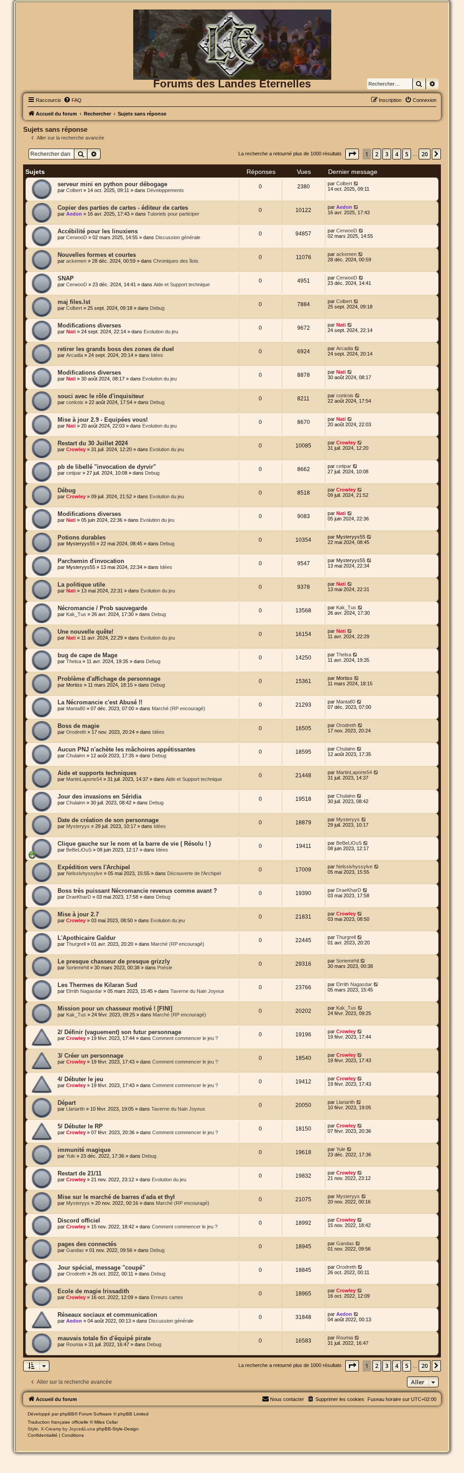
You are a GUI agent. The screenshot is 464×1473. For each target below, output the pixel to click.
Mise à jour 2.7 (78, 914)
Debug (157, 308)
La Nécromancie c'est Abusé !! (100, 702)
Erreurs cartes (167, 1297)
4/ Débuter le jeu (80, 1079)
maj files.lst (74, 301)
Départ (67, 1102)
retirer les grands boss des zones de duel (116, 349)
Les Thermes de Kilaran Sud (97, 985)
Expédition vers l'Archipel (94, 867)
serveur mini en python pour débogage (112, 184)
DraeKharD (78, 897)
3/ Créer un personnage (90, 1055)
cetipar (73, 473)
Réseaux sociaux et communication (107, 1314)
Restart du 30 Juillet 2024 (93, 443)
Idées (157, 355)
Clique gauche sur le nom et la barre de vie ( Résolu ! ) (134, 843)
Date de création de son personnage (108, 820)
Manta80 (75, 708)
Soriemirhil (77, 967)
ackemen (76, 261)
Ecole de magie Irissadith (93, 1291)
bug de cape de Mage (87, 655)
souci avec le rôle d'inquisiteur (101, 396)
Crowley (76, 449)
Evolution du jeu (161, 331)
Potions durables (82, 537)
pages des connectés (87, 1244)
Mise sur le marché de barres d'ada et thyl (116, 1197)
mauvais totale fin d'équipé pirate (104, 1338)
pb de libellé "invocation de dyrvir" (107, 466)
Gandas (75, 1250)
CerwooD (76, 237)
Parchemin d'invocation (91, 561)
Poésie (164, 967)
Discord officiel (79, 1220)
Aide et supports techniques (97, 773)
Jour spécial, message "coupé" (101, 1267)
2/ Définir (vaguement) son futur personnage (119, 1032)
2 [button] (376, 154)
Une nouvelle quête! (85, 631)
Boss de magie (78, 725)
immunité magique (84, 1149)
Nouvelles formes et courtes (97, 254)
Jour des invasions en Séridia (99, 796)
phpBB (67, 1413)
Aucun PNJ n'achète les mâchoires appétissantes (126, 749)
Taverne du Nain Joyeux (197, 991)
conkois (74, 402)
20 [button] (424, 154)
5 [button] (406, 154)
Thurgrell (76, 944)
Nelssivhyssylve (84, 873)
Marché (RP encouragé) (178, 708)
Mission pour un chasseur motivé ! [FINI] (115, 1008)
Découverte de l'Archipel (194, 873)
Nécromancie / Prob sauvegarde (102, 608)
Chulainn (75, 755)
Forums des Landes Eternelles (232, 83)
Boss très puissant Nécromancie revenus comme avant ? (137, 890)
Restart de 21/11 (80, 1173)
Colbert (74, 190)
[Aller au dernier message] (356, 183)
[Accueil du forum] (232, 24)
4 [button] (396, 154)
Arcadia (74, 355)
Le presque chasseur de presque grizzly (114, 961)
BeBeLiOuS (79, 849)
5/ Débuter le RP (80, 1126)
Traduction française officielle (58, 1422)
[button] (352, 154)
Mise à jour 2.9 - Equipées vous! (103, 419)
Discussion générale (177, 237)
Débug (67, 490)
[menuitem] (72, 100)
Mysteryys (78, 826)
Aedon (74, 214)
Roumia (74, 1344)
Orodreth (76, 732)
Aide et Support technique (182, 284)
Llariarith (75, 1109)
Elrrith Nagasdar (84, 991)
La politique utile (81, 584)
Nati (71, 331)
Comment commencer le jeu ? (185, 1038)
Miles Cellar (106, 1422)
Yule (70, 1156)
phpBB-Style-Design (118, 1428)
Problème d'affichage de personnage (109, 678)
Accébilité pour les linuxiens (98, 231)
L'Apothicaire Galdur (87, 937)
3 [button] (386, 154)
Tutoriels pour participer (173, 214)
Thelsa (73, 661)
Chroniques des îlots (175, 261)
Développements (165, 190)
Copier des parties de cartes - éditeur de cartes (123, 207)
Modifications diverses (89, 325)
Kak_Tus (76, 614)
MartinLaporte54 (84, 779)
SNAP (66, 278)
